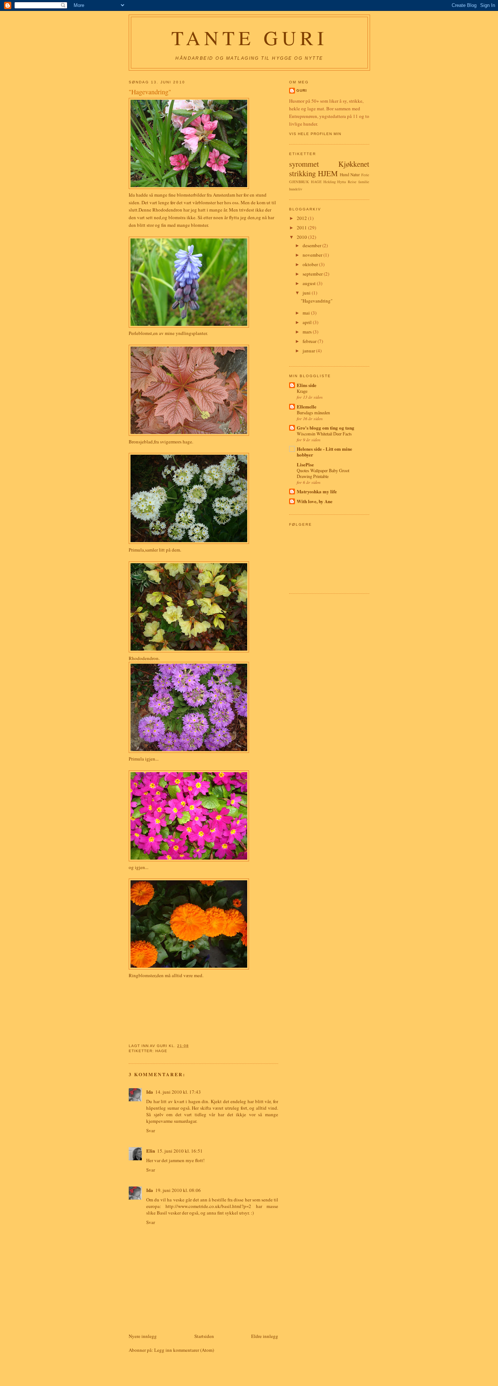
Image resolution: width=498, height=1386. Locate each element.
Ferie (365, 174)
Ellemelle (306, 406)
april (308, 322)
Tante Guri (249, 37)
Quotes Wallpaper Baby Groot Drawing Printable (323, 473)
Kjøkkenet (353, 164)
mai (307, 312)
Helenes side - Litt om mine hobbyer (324, 451)
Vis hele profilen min (315, 134)
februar (310, 341)
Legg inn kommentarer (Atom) (184, 1350)
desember (312, 245)
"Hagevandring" (316, 300)
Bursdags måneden (313, 412)
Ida (132, 194)
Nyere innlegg (143, 1336)
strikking (302, 173)
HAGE (161, 1051)
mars (308, 331)
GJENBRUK (299, 181)
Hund (344, 174)
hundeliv (295, 188)
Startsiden (204, 1336)
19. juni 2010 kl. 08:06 (178, 1190)
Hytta (341, 181)
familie (363, 181)
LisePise (305, 464)
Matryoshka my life (317, 491)
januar (309, 350)
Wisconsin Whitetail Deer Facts (324, 434)
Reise (352, 181)
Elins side (306, 385)
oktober (311, 264)
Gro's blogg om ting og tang (325, 427)
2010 (302, 237)
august (310, 283)
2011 (302, 227)
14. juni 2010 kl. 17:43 (178, 1092)
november (313, 255)
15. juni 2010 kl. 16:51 (180, 1151)
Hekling (329, 181)
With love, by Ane (314, 501)
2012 (302, 218)
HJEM (328, 173)
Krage (302, 391)
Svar (150, 1130)
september (313, 274)
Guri (301, 90)
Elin (150, 1150)
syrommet (304, 164)
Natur (355, 174)
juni (307, 292)
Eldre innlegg (264, 1336)
